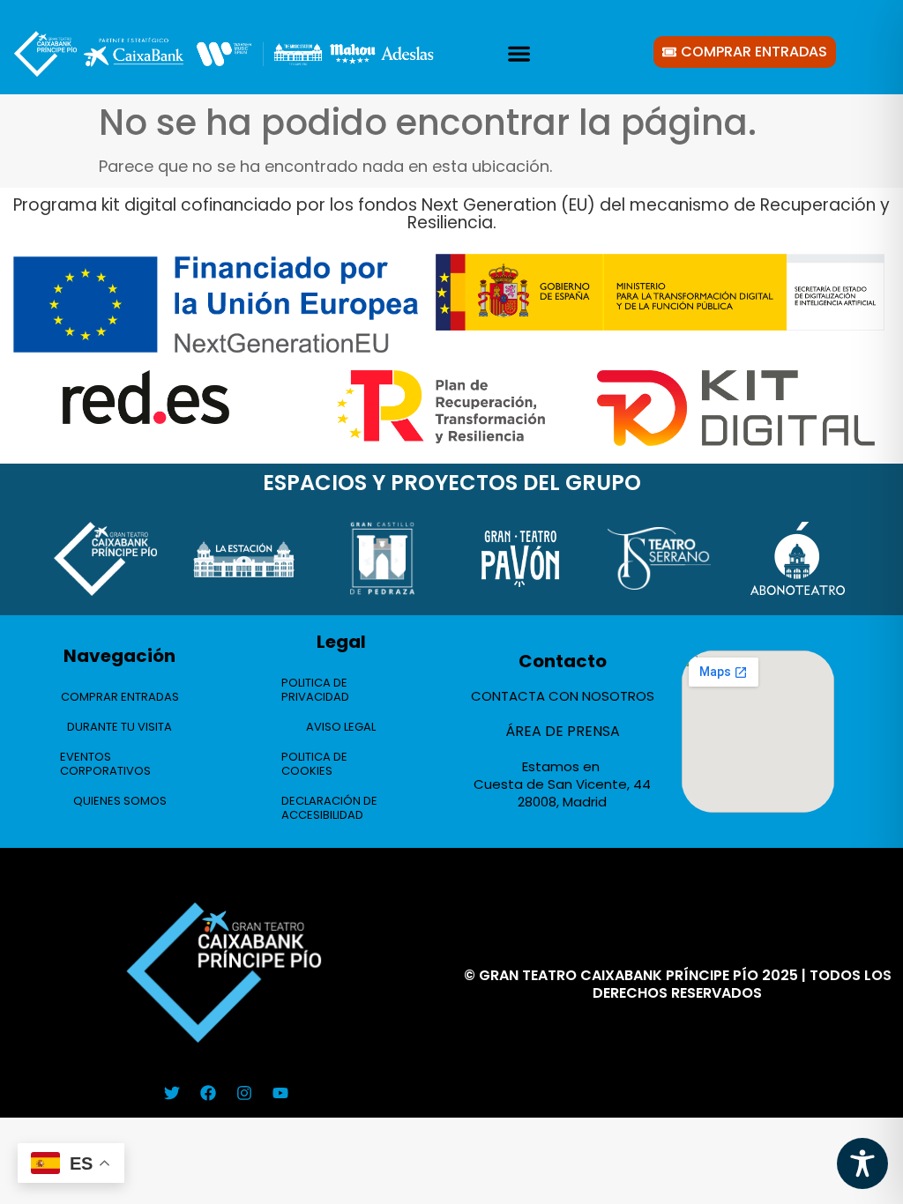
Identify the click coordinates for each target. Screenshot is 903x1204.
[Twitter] (172, 1093)
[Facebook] (208, 1093)
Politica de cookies (314, 763)
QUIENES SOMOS (120, 800)
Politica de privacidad (315, 689)
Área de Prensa (562, 731)
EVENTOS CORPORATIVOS (105, 763)
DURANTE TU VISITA (119, 726)
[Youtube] (280, 1093)
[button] (519, 54)
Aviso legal (341, 726)
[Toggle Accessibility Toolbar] (862, 1163)
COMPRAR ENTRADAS (120, 696)
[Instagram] (244, 1093)
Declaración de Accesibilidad (329, 807)
